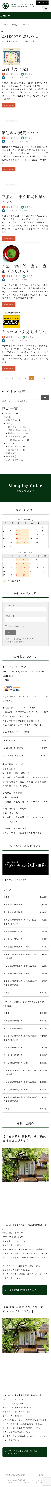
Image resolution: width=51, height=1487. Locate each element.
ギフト (9, 443)
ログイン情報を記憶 (16, 626)
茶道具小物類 (12, 459)
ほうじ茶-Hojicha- (18, 426)
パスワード (10, 616)
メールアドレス (12, 605)
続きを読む (8, 105)
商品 (6, 416)
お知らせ (29, 74)
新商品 (9, 453)
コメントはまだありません (17, 77)
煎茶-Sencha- (15, 436)
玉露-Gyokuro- (16, 439)
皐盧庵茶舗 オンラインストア (28, 1480)
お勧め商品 (11, 420)
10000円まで (14, 446)
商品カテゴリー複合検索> (14, 401)
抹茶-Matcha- (15, 433)
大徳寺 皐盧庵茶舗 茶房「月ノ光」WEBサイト (22, 1452)
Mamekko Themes (34, 1482)
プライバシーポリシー (37, 1475)
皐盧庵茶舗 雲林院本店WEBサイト (25, 1290)
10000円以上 (14, 449)
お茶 (8, 423)
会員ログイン (42, 2)
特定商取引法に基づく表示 (15, 1475)
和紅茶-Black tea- (17, 430)
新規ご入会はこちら (15, 641)
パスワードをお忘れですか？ (19, 638)
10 (38, 378)
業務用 (9, 456)
